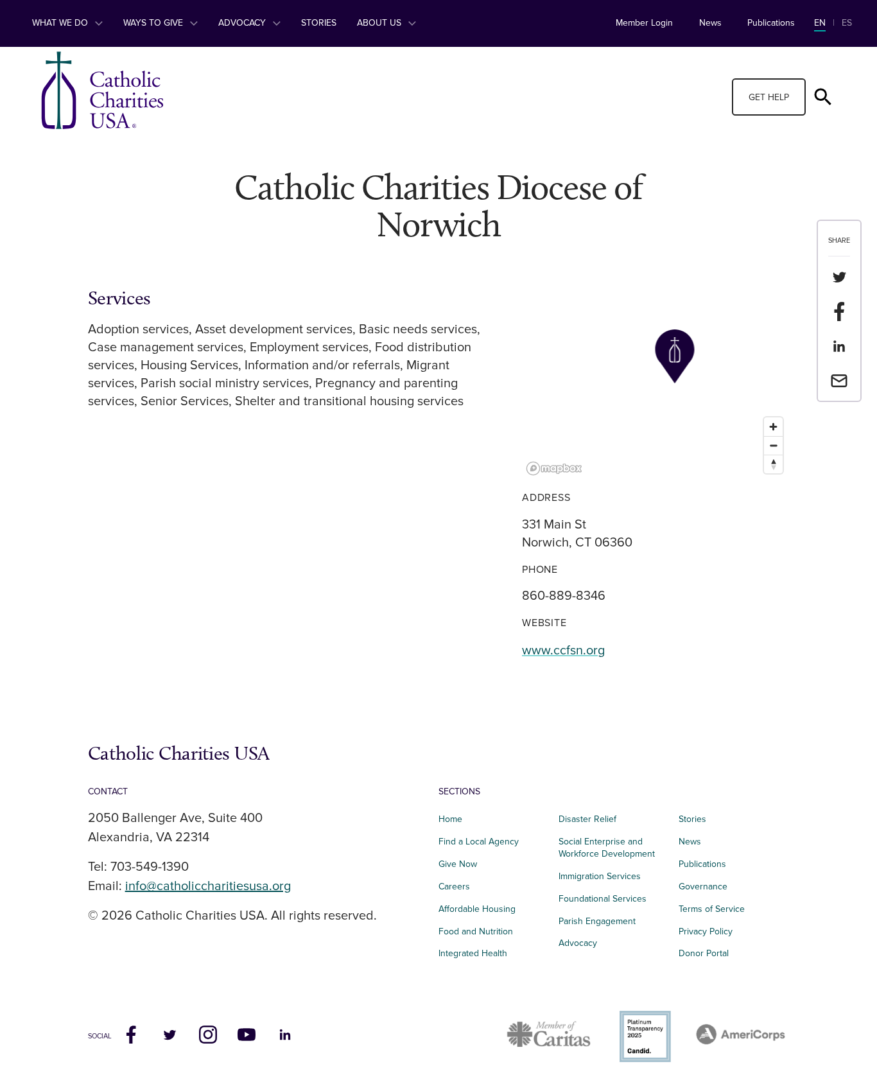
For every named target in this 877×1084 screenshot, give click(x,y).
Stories (318, 22)
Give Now (457, 864)
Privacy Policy (706, 931)
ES (847, 22)
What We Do (61, 22)
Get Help (769, 97)
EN (820, 22)
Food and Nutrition (475, 931)
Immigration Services (600, 876)
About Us (380, 22)
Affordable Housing (477, 909)
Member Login (644, 22)
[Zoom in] (773, 426)
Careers (454, 886)
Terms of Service (712, 909)
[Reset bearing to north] (773, 464)
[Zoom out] (773, 445)
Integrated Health (472, 953)
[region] (655, 383)
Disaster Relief (587, 819)
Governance (703, 886)
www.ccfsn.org (563, 650)
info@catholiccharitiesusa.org (208, 886)
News (710, 22)
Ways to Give (154, 22)
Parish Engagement (597, 921)
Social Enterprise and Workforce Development (611, 847)
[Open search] (823, 97)
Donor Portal (704, 953)
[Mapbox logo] (554, 468)
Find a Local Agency (478, 841)
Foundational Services (603, 898)
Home (450, 819)
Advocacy (243, 22)
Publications (771, 22)
